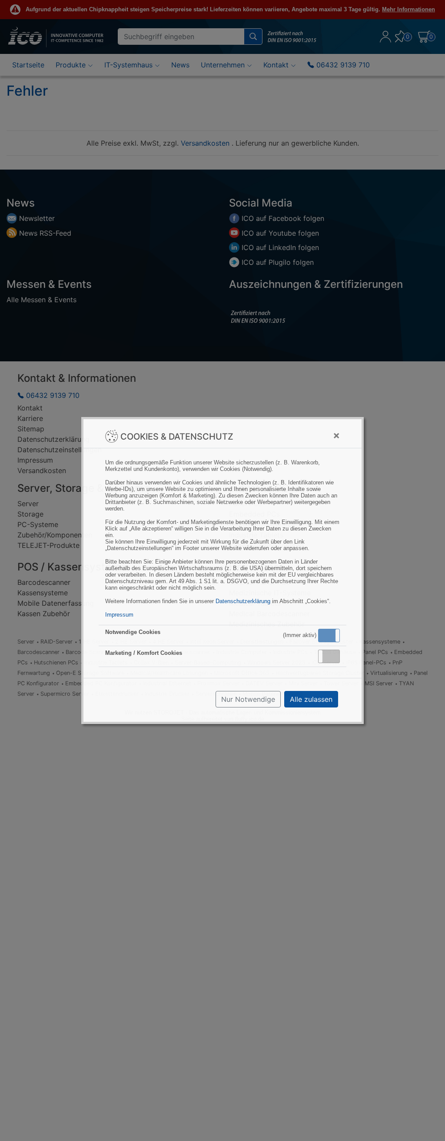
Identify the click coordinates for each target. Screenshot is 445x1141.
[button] (329, 635)
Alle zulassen (311, 699)
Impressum (119, 614)
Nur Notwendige (248, 699)
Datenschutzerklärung (243, 601)
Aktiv (328, 635)
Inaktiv (332, 656)
